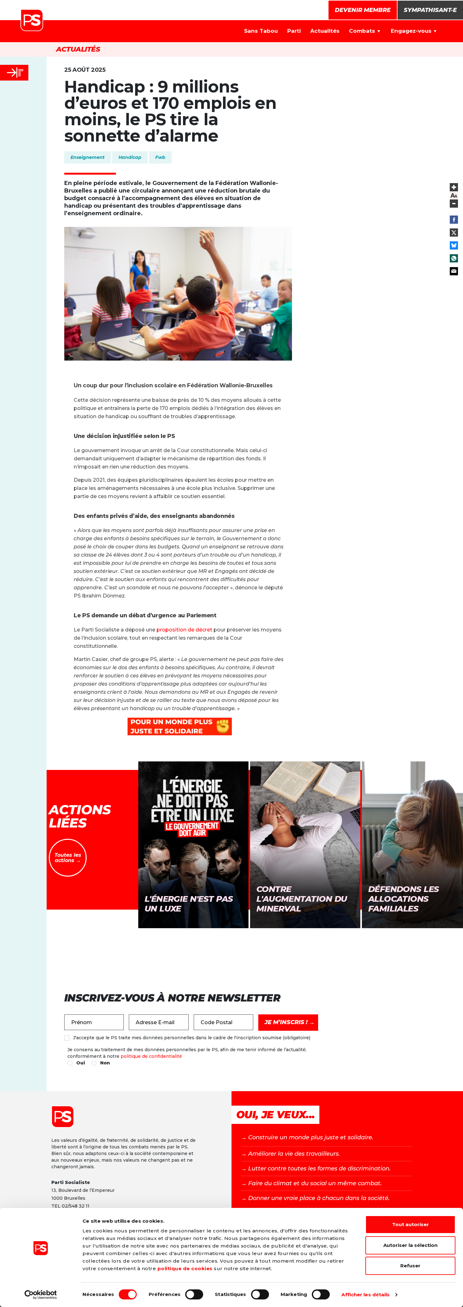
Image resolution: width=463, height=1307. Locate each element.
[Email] (454, 271)
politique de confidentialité (151, 1056)
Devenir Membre (363, 10)
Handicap (129, 157)
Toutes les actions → (67, 858)
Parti (294, 31)
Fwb (160, 157)
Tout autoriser (410, 1224)
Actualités (325, 31)
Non (105, 1063)
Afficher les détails (365, 1295)
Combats (362, 31)
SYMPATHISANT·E (430, 10)
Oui (80, 1063)
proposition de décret (184, 630)
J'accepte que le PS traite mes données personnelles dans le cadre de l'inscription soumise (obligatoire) (191, 1038)
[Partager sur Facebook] (454, 220)
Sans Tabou (261, 31)
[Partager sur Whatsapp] (454, 258)
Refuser (410, 1266)
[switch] (194, 1294)
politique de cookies (185, 1268)
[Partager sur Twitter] (454, 232)
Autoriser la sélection (410, 1245)
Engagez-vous (411, 31)
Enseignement (88, 157)
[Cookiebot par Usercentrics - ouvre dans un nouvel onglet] (40, 1294)
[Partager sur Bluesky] (454, 245)
